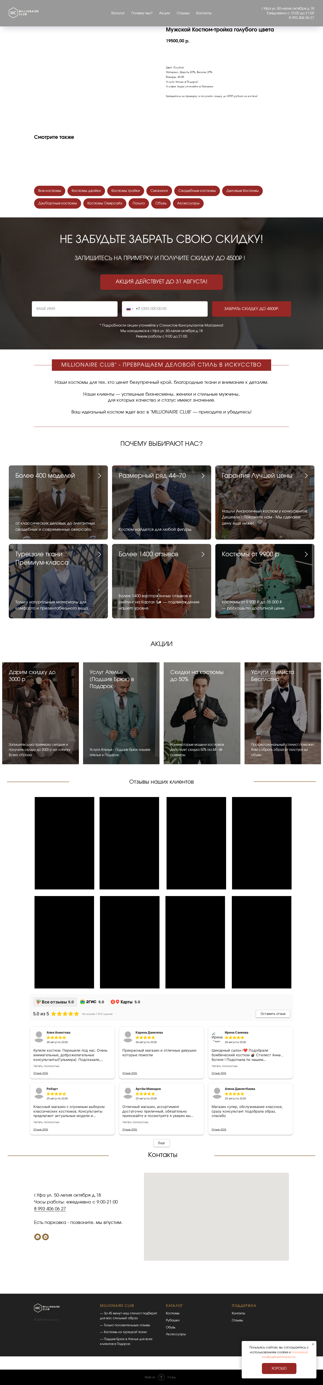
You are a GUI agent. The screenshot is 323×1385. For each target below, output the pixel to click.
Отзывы (183, 13)
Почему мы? (141, 13)
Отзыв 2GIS (40, 1073)
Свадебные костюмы (197, 191)
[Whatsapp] (37, 1237)
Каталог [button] (118, 13)
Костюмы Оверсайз (104, 203)
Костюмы (173, 1313)
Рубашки (173, 1320)
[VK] (45, 1237)
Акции (164, 13)
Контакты (204, 13)
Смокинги (159, 191)
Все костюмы (49, 191)
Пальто (139, 203)
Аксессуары (188, 203)
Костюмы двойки (86, 191)
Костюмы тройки (125, 191)
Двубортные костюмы (57, 203)
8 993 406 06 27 (50, 1209)
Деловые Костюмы (242, 191)
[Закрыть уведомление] (313, 1344)
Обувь (161, 203)
